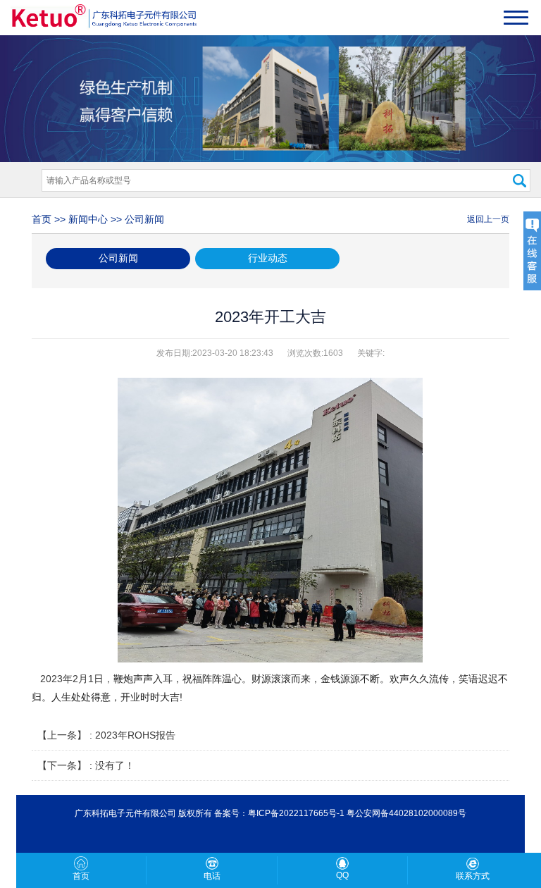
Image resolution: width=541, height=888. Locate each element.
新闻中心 (88, 219)
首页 (41, 219)
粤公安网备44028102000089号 (406, 813)
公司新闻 (144, 219)
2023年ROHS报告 (135, 735)
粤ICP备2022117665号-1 (296, 813)
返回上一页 (488, 219)
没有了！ (115, 765)
